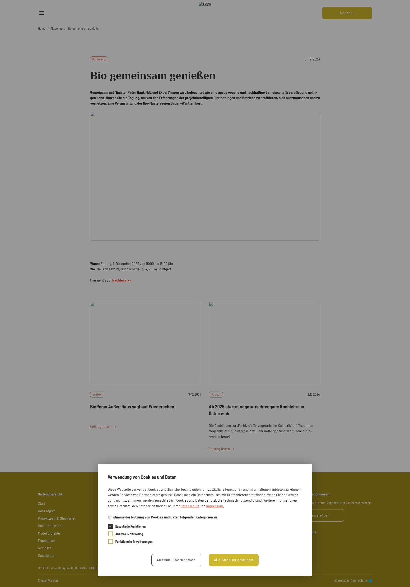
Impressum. (215, 505)
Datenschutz (190, 505)
